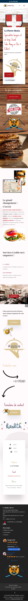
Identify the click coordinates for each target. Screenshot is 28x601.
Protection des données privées (13, 587)
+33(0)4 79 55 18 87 (10, 519)
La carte (9, 74)
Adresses (6, 534)
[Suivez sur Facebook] (10, 444)
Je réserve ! (14, 296)
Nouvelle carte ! (14, 96)
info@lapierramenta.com (14, 476)
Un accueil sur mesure (14, 291)
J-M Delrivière (11, 553)
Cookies (13, 589)
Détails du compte (8, 530)
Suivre (14, 444)
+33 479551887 (9, 80)
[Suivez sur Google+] (10, 448)
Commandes (7, 532)
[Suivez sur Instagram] (11, 451)
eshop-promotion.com (17, 599)
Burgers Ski (11, 540)
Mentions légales (13, 585)
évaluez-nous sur (13, 549)
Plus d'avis (14, 560)
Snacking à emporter (8, 220)
